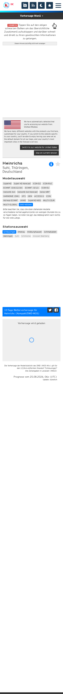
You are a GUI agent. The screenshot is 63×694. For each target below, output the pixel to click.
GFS (24, 196)
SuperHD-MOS (34, 200)
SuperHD (7, 183)
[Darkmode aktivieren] (41, 5)
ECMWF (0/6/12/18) (13, 187)
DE (12, 4)
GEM (30, 196)
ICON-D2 (37, 183)
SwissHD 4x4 (9, 192)
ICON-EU (45, 187)
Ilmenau (21, 232)
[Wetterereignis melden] (33, 5)
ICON (48, 196)
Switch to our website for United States (39, 147)
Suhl (17, 236)
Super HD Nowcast (22, 183)
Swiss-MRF (45, 192)
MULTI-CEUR (49, 200)
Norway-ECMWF (10, 200)
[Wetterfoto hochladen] (25, 5)
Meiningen (8, 236)
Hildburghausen (34, 232)
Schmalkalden (50, 232)
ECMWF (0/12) (32, 187)
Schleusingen (9, 232)
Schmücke (26, 236)
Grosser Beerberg (41, 236)
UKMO (23, 200)
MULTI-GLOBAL (10, 204)
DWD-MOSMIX (26, 204)
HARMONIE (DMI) (11, 196)
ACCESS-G (39, 196)
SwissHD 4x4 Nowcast (27, 192)
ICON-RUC (47, 183)
